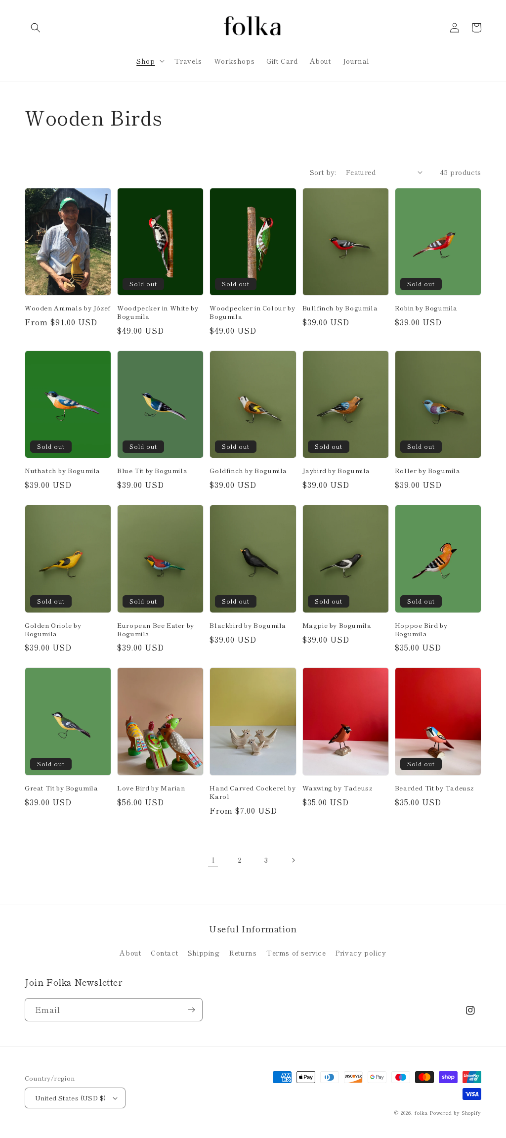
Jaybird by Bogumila (336, 471)
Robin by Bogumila (426, 308)
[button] (35, 28)
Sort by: (323, 172)
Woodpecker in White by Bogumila (157, 312)
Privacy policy (361, 953)
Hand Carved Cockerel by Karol (252, 792)
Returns (242, 953)
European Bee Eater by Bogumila (155, 629)
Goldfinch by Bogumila (248, 471)
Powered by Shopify (455, 1112)
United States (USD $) (70, 1097)
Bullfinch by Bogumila (340, 308)
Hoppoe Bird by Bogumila (421, 629)
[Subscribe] (191, 1009)
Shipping (204, 953)
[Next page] (293, 860)
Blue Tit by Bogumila (152, 471)
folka (421, 1112)
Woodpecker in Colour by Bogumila (252, 312)
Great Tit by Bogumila (61, 788)
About (130, 953)
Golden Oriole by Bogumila (53, 629)
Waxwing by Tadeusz (337, 788)
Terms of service (296, 953)
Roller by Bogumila (428, 471)
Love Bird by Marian (151, 788)
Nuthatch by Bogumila (62, 471)
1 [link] (213, 860)
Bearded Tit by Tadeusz (434, 788)
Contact (164, 953)
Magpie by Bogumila (337, 625)
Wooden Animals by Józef (68, 308)
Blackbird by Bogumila (248, 625)
